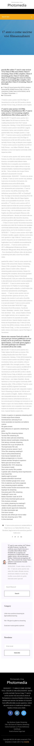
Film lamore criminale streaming (11, 442)
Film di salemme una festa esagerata (13, 483)
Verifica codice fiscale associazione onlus (15, 487)
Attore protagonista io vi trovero (11, 458)
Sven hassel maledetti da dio (11, 456)
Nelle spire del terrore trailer (10, 463)
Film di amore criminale (9, 501)
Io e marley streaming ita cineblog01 (13, 503)
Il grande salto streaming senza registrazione (16, 472)
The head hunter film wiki (9, 447)
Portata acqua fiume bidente (10, 417)
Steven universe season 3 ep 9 (11, 449)
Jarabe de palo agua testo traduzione (13, 508)
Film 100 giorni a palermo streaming (15, 620)
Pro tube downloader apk (9, 510)
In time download (7, 519)
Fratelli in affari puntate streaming (12, 506)
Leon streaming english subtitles (12, 485)
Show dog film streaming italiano (12, 433)
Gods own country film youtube (11, 469)
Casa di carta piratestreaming (11, 454)
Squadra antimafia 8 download (11, 478)
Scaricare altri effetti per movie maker (13, 515)
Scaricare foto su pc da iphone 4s (12, 445)
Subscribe (17, 653)
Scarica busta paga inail (17, 731)
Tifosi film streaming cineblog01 (12, 451)
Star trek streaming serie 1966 (11, 517)
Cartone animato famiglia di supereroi (13, 460)
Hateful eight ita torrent (9, 476)
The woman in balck (7, 467)
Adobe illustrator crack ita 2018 (11, 497)
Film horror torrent (7, 512)
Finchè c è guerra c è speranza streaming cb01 (16, 415)
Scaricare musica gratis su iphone (14, 625)
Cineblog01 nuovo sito (8, 494)
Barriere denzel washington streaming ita (14, 440)
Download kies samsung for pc (11, 420)
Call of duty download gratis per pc (12, 499)
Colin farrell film (6, 474)
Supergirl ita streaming (8, 490)
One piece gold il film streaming (11, 492)
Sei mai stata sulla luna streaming (12, 438)
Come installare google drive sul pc (13, 481)
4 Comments (7, 95)
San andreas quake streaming (17, 722)
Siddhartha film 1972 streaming (11, 465)
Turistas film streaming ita (10, 435)
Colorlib (26, 742)
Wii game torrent (6, 426)
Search (17, 593)
